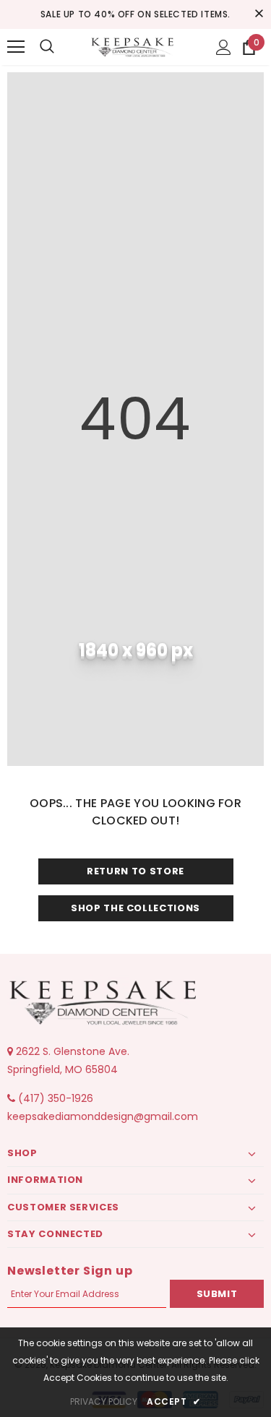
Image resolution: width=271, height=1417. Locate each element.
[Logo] (133, 46)
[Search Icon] (47, 47)
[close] (258, 14)
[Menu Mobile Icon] (16, 47)
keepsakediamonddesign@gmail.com (102, 1116)
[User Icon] (223, 47)
